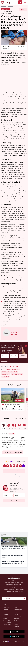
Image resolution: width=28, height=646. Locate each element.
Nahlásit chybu (7, 624)
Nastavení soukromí (16, 625)
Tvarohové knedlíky (9, 591)
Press (15, 607)
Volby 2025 (22, 586)
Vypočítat (14, 500)
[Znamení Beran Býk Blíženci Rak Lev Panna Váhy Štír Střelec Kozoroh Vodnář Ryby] (14, 356)
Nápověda (16, 618)
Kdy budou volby (9, 584)
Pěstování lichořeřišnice (9, 589)
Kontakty (16, 612)
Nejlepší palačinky (19, 591)
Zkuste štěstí (14, 471)
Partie (18, 582)
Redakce (16, 620)
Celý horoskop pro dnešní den (13, 452)
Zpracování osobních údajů (17, 615)
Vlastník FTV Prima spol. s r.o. (7, 621)
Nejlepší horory (22, 580)
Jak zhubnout (6, 580)
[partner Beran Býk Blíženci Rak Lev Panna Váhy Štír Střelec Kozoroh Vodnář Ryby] (19, 495)
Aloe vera (23, 587)
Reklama (6, 609)
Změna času (13, 582)
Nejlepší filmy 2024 (14, 580)
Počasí (22, 582)
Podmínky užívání (6, 615)
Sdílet (22, 10)
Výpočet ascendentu (19, 589)
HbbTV (5, 612)
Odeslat (23, 356)
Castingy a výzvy (18, 609)
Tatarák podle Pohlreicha (15, 587)
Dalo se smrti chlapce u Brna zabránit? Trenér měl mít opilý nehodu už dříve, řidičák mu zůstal (13, 547)
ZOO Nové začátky (18, 584)
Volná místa (6, 607)
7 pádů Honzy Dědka (14, 586)
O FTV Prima (7, 605)
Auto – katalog (6, 586)
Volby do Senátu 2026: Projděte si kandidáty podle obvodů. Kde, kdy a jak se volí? (13, 562)
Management (17, 605)
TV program (7, 582)
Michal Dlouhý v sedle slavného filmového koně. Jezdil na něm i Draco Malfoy (12, 407)
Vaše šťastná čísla (21, 461)
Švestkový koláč (14, 593)
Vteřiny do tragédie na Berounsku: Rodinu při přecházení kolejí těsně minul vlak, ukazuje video (13, 555)
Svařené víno (5, 587)
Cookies (5, 618)
